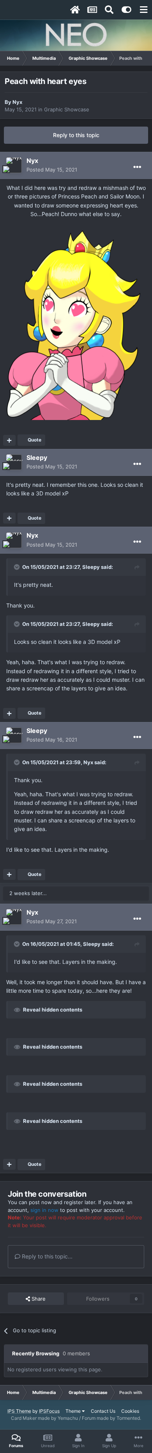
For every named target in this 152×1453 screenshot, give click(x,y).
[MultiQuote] (9, 440)
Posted (52, 169)
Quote (34, 440)
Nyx (17, 102)
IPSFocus (49, 1411)
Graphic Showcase (66, 109)
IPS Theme (19, 1411)
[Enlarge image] (76, 321)
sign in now (44, 1210)
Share (38, 1299)
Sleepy (37, 457)
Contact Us (103, 1411)
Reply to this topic (76, 135)
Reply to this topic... (46, 1256)
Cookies (130, 1411)
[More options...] (137, 167)
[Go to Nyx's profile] (14, 165)
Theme (73, 1411)
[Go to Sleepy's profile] (14, 462)
